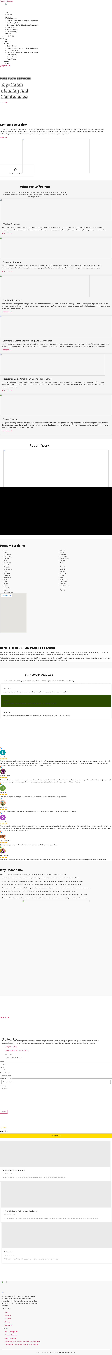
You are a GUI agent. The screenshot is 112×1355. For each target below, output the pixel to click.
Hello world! (8, 1252)
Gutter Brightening (12, 27)
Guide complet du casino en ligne (14, 1170)
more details (7, 431)
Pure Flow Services (6, 1)
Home (5, 39)
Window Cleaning (12, 29)
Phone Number (5, 1073)
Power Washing (11, 31)
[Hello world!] (57, 1235)
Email (2, 1067)
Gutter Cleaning (12, 18)
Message (3, 1086)
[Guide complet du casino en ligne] (55, 1154)
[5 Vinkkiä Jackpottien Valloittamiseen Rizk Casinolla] (56, 1194)
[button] (27, 38)
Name (2, 1061)
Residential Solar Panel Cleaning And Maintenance (22, 21)
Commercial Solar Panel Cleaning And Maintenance (22, 25)
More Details (7, 233)
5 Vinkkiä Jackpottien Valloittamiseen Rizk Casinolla (21, 1211)
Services (7, 17)
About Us (7, 41)
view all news (56, 1136)
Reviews (6, 61)
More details (7, 390)
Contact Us (9, 36)
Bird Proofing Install (13, 23)
